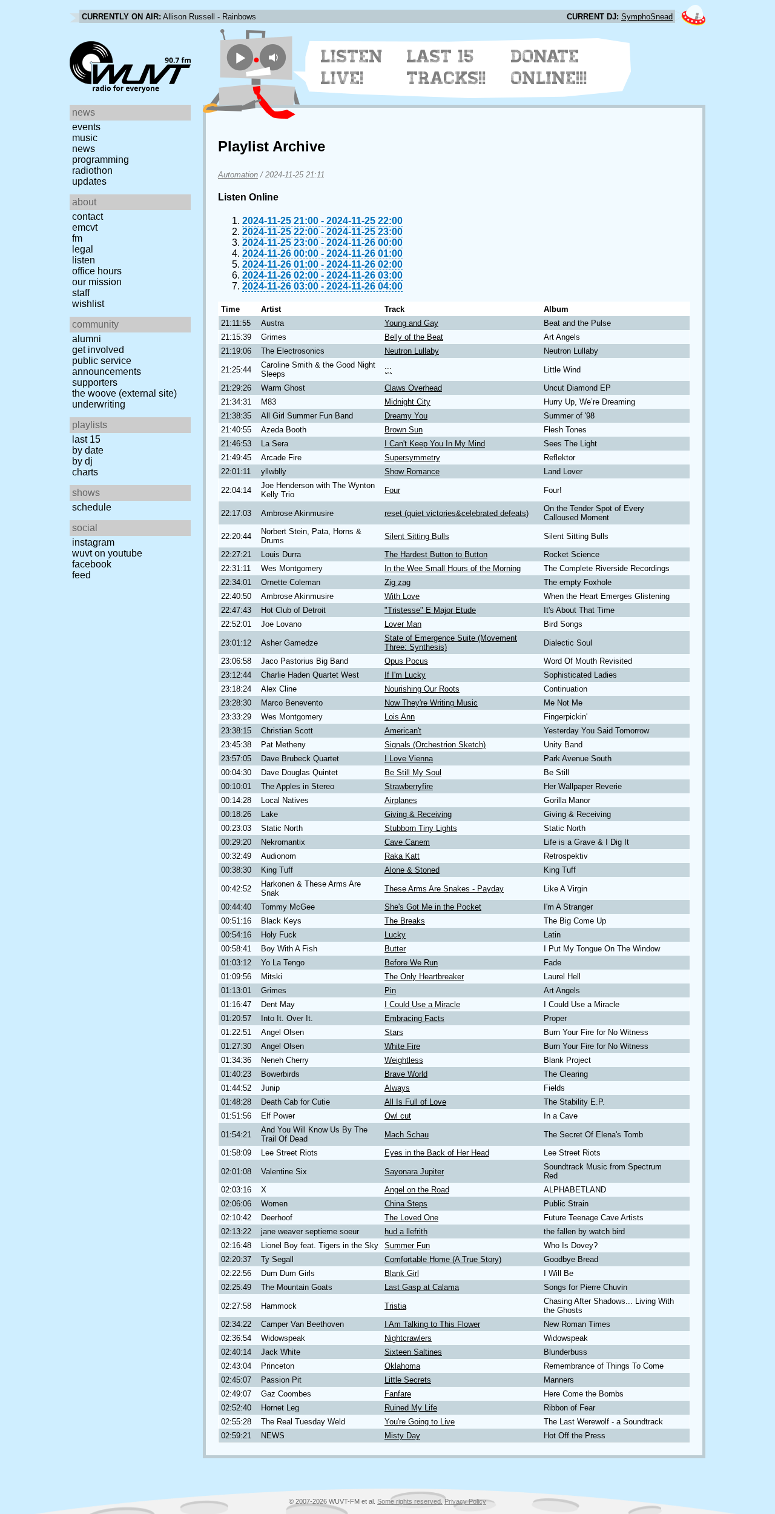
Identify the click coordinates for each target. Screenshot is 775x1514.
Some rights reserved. (410, 1501)
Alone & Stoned (412, 869)
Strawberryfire (408, 786)
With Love (402, 596)
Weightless (403, 1060)
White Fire (402, 1046)
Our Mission (97, 282)
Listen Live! (352, 67)
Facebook (91, 564)
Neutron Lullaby (411, 350)
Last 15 (86, 439)
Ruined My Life (410, 1407)
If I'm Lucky (405, 674)
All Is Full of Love (415, 1101)
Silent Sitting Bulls (416, 536)
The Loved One (411, 1217)
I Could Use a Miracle (422, 1004)
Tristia (395, 1306)
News (83, 149)
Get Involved (98, 350)
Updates (89, 181)
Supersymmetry (412, 457)
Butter (395, 948)
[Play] (240, 57)
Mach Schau (406, 1134)
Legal (82, 249)
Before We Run (411, 962)
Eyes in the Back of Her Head (436, 1152)
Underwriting (98, 404)
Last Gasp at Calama (421, 1287)
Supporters (94, 382)
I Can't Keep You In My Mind (434, 443)
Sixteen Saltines (413, 1352)
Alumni (86, 339)
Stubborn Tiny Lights (420, 828)
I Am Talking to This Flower (432, 1324)
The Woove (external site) (124, 393)
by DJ (82, 461)
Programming (100, 159)
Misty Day (402, 1435)
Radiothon (92, 170)
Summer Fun (407, 1245)
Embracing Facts (414, 1018)
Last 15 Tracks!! (446, 67)
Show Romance (412, 471)
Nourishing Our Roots (422, 688)
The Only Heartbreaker (424, 976)
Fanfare (397, 1393)
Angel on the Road (416, 1189)
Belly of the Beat (413, 337)
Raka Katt (402, 856)
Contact (87, 216)
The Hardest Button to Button (435, 554)
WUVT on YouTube (107, 553)
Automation (238, 174)
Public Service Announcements (106, 366)
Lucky (395, 934)
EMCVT (84, 227)
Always (397, 1088)
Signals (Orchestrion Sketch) (435, 744)
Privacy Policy (465, 1501)
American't (402, 730)
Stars (393, 1032)
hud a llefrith (405, 1231)
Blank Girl (401, 1273)
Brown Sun (403, 429)
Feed (81, 575)
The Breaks (404, 920)
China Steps (405, 1203)
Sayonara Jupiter (414, 1171)
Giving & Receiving (418, 814)
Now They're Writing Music (431, 702)
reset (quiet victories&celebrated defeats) (456, 513)
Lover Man (402, 624)
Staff (81, 293)
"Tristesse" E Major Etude (430, 610)
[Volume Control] (274, 57)
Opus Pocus (406, 661)
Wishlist (88, 304)
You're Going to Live (419, 1421)
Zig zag (397, 582)
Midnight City (407, 401)
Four (392, 490)
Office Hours (97, 271)
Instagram (93, 542)
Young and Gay (411, 323)
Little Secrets (407, 1379)
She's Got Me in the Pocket (432, 906)
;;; (388, 369)
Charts (85, 472)
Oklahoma (402, 1365)
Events (86, 127)
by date (88, 450)
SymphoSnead (647, 16)
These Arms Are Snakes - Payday (444, 888)
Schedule (91, 507)
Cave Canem (407, 842)
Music (84, 138)
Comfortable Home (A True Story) (442, 1259)
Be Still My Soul (412, 772)
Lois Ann (399, 716)
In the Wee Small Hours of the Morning (452, 568)
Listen (83, 260)
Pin (390, 990)
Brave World (405, 1074)
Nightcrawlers (408, 1338)
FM (77, 238)
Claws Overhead (413, 387)
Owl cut (397, 1115)
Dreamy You (405, 415)
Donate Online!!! (549, 67)
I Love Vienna (408, 758)
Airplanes (400, 800)
